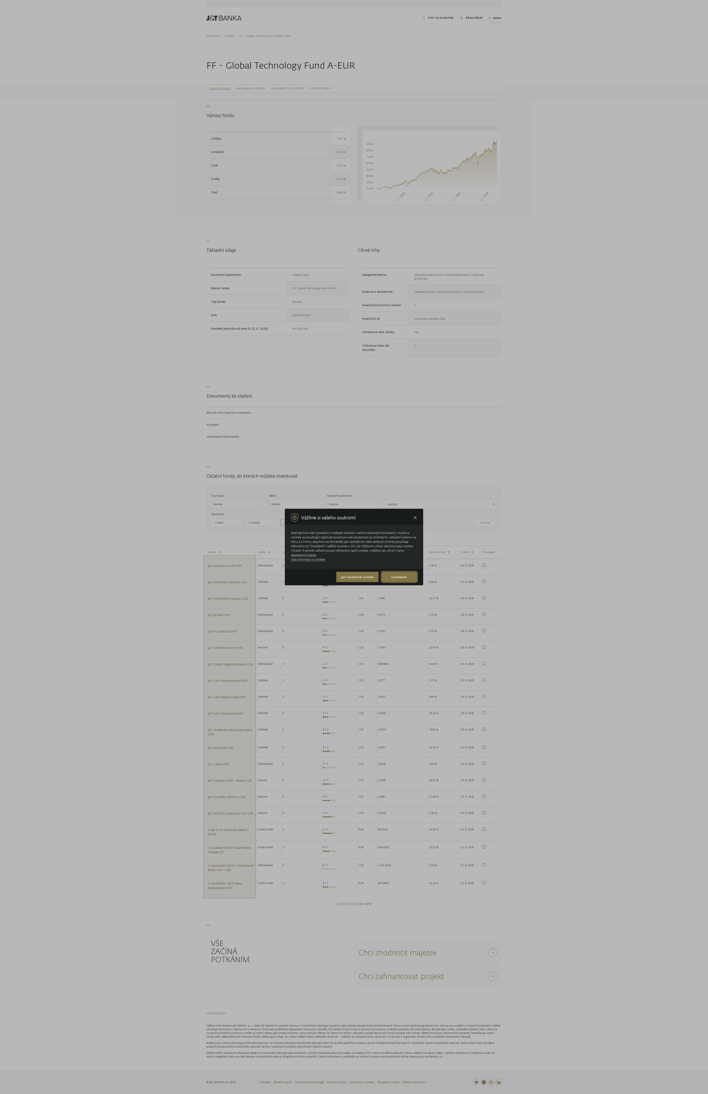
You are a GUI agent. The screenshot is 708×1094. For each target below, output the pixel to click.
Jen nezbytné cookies (357, 577)
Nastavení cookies (303, 555)
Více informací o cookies (308, 559)
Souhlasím (399, 577)
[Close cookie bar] (415, 518)
